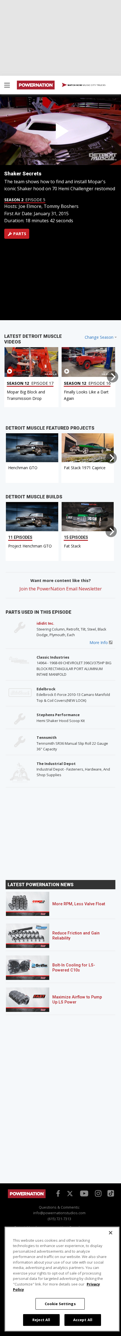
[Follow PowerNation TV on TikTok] (110, 1193)
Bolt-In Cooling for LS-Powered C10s (73, 968)
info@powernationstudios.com (59, 1212)
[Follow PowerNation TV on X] (70, 1194)
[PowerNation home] (27, 1196)
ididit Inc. (45, 623)
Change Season (99, 337)
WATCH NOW (86, 84)
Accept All (82, 1319)
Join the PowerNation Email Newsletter (60, 589)
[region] (62, 1279)
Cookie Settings (60, 1303)
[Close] (110, 1233)
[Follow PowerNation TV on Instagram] (97, 1193)
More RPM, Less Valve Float (78, 904)
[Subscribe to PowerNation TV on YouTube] (84, 1193)
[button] (7, 86)
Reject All (41, 1319)
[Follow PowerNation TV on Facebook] (57, 1193)
